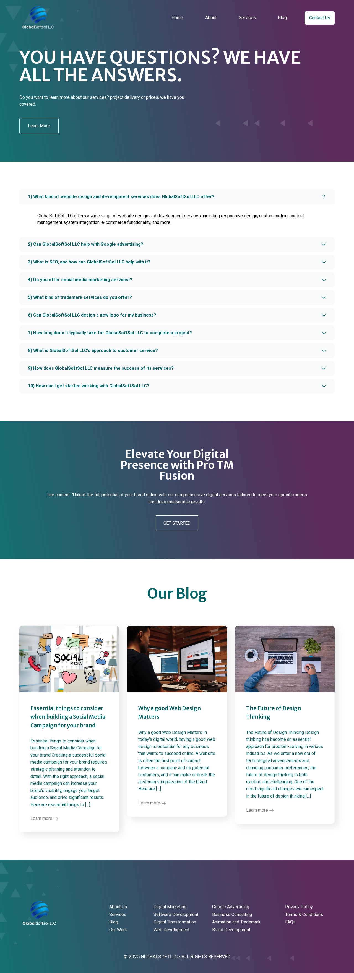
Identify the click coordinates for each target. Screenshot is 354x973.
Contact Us (319, 17)
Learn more (41, 818)
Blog (282, 17)
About (211, 17)
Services (247, 17)
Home (177, 17)
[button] (39, 126)
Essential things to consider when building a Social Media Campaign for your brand (67, 717)
